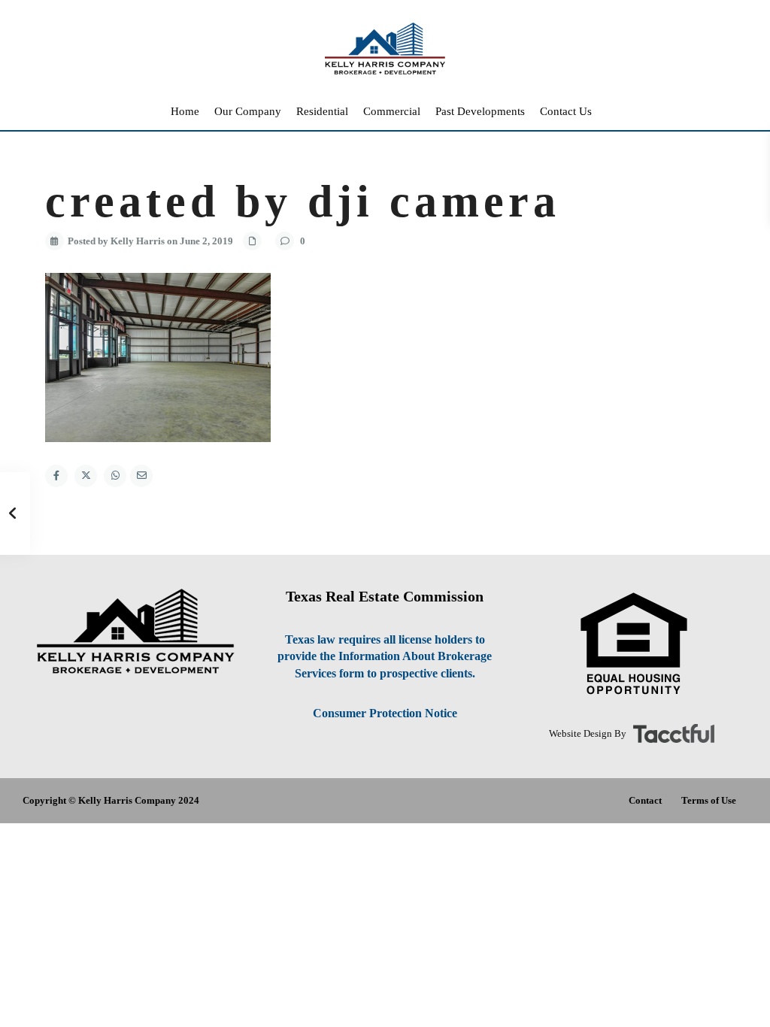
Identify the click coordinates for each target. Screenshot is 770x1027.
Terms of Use (708, 800)
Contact (645, 800)
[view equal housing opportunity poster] (634, 644)
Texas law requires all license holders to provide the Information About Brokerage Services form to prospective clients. (384, 656)
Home (185, 111)
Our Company (247, 111)
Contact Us (566, 111)
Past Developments (480, 111)
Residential (322, 111)
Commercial (391, 111)
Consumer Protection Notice (385, 713)
